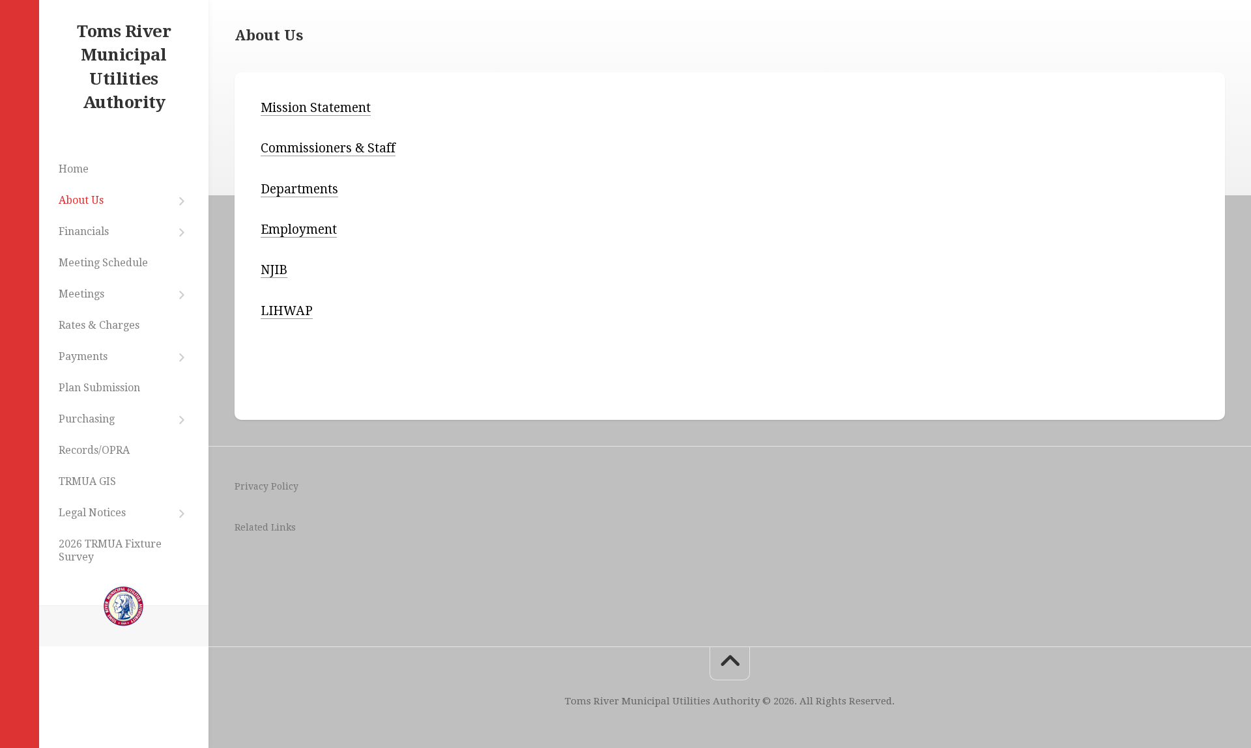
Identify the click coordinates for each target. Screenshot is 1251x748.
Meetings (81, 294)
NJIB (274, 269)
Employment (299, 229)
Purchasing (87, 419)
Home (74, 169)
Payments (83, 356)
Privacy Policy (266, 486)
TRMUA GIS (87, 481)
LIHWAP (287, 310)
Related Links (265, 527)
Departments (299, 189)
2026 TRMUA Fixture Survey (110, 550)
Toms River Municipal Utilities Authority (124, 66)
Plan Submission (99, 387)
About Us (81, 200)
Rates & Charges (99, 325)
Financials (84, 231)
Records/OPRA (94, 450)
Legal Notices (92, 512)
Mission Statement (316, 107)
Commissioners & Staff (328, 148)
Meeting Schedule (103, 262)
